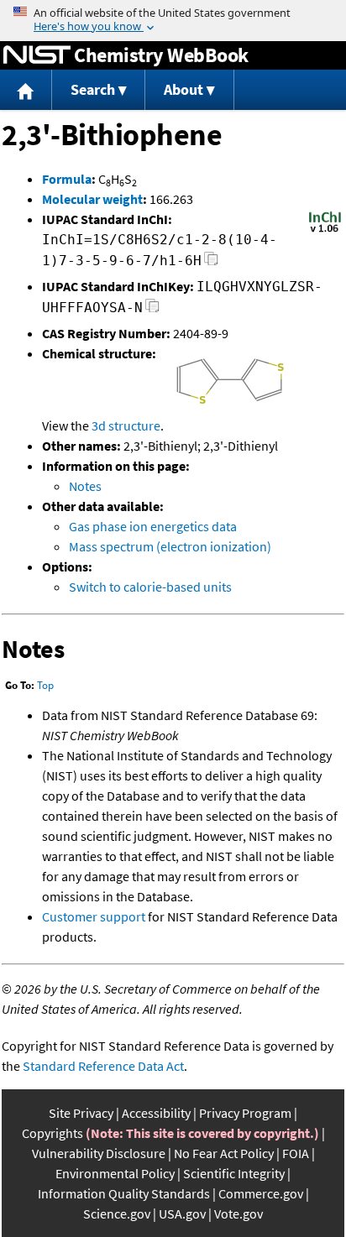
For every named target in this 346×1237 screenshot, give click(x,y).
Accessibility (156, 1112)
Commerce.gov (260, 1193)
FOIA (295, 1153)
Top (45, 685)
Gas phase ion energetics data (153, 526)
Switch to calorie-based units (150, 586)
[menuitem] (26, 90)
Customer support (93, 916)
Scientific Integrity (234, 1173)
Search (93, 89)
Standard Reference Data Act (103, 1065)
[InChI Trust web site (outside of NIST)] (325, 230)
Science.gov (116, 1213)
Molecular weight (92, 199)
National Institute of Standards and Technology (37, 55)
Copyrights (52, 1133)
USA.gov (182, 1213)
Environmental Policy (115, 1173)
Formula (67, 178)
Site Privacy (81, 1112)
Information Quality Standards (124, 1193)
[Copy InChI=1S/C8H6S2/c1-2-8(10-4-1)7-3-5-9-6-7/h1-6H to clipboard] (211, 263)
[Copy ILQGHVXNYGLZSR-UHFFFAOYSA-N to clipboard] (152, 310)
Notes (85, 486)
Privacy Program (245, 1112)
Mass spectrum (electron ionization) (170, 546)
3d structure (126, 425)
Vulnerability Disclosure (98, 1153)
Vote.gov (238, 1213)
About (183, 89)
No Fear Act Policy (224, 1153)
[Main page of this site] (26, 90)
